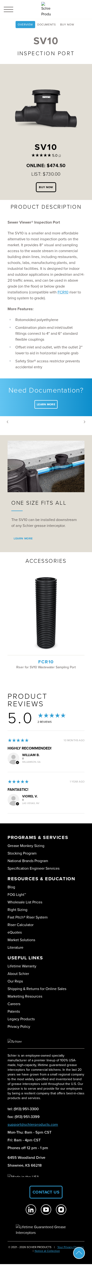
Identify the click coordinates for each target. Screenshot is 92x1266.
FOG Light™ (17, 894)
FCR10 (63, 292)
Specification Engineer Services (33, 868)
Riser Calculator (20, 924)
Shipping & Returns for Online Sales (37, 988)
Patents (14, 1011)
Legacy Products (21, 1019)
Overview (25, 24)
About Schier (18, 973)
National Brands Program (28, 861)
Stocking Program (22, 853)
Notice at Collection (47, 1251)
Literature (15, 947)
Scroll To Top (79, 1253)
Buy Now (67, 24)
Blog (11, 887)
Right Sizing (17, 909)
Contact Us (46, 1192)
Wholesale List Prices (25, 902)
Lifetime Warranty (22, 966)
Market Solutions (21, 940)
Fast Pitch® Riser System (28, 917)
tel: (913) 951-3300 (23, 1109)
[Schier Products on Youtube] (46, 1209)
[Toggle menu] (8, 9)
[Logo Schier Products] (46, 9)
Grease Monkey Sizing (26, 845)
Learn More (46, 404)
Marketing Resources (25, 996)
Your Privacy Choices (70, 1247)
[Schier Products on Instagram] (61, 1209)
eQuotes (15, 932)
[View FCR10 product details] (46, 613)
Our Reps (15, 981)
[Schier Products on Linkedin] (31, 1209)
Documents (46, 24)
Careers (14, 1004)
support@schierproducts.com (33, 1124)
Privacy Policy (19, 1026)
